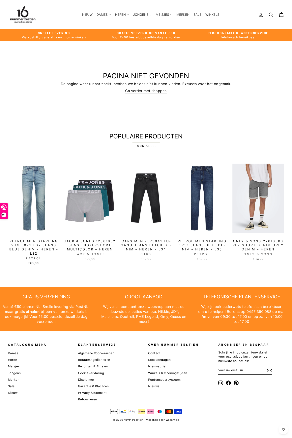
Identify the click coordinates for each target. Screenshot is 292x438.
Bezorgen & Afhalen (93, 366)
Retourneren (87, 399)
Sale (11, 386)
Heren (12, 360)
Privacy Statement (92, 393)
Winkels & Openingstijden (167, 373)
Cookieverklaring (91, 373)
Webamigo (172, 419)
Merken (13, 380)
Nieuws (154, 386)
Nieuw (12, 393)
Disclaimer (86, 380)
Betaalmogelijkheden (94, 360)
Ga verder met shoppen (146, 91)
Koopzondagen (159, 360)
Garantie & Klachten (93, 386)
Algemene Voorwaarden (96, 353)
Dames (13, 353)
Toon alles (146, 145)
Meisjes (14, 366)
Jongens (14, 373)
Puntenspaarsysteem (164, 380)
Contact (154, 353)
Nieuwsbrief (157, 366)
